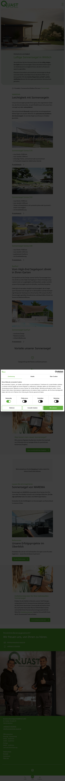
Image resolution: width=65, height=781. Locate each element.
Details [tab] (32, 376)
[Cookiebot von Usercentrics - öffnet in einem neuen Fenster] (56, 372)
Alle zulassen (53, 408)
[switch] (24, 401)
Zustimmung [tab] (11, 376)
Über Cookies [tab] (54, 376)
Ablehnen (12, 408)
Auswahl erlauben (32, 408)
